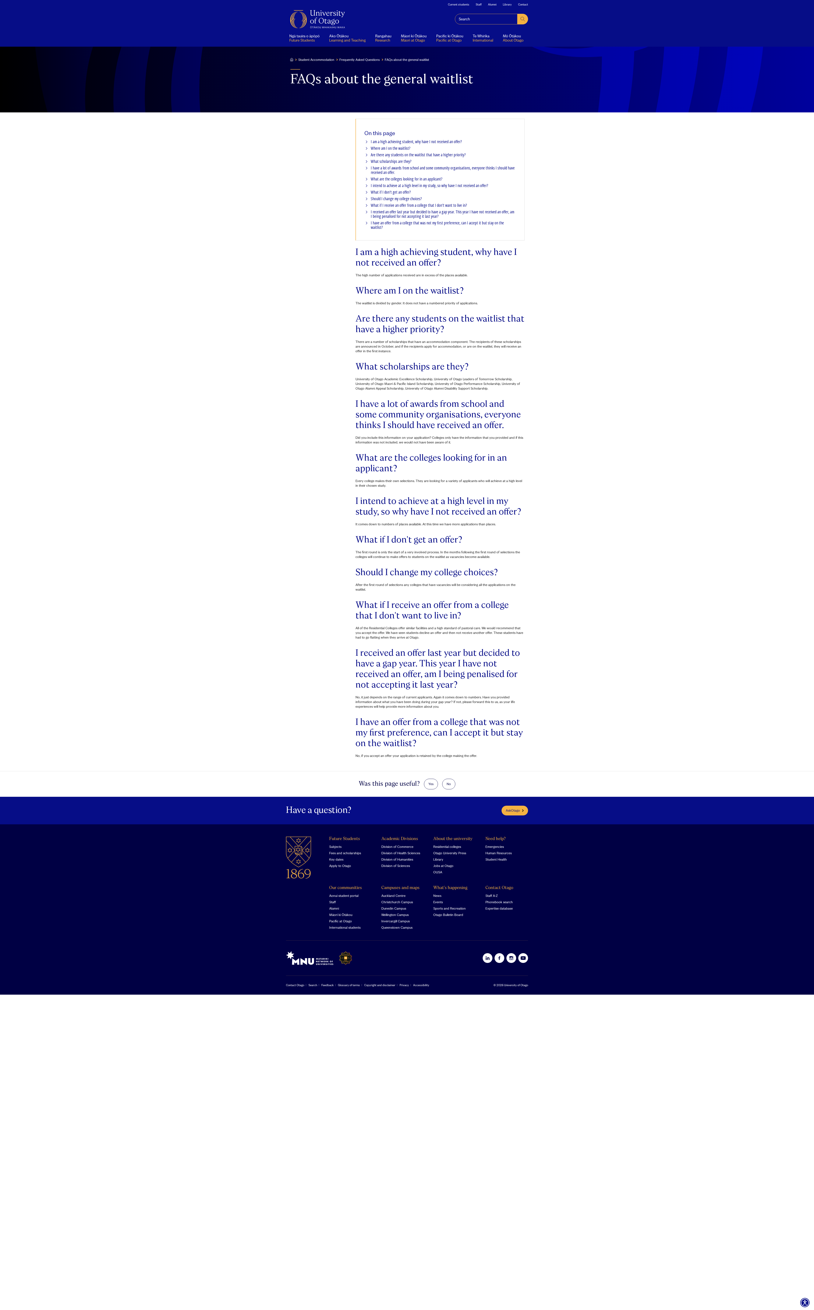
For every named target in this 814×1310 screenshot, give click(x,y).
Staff (479, 4)
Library (507, 4)
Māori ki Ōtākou (340, 914)
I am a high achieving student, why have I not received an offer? (416, 142)
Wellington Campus (395, 914)
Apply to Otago (340, 865)
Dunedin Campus (393, 908)
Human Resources (498, 853)
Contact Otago (499, 888)
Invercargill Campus (395, 921)
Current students (458, 4)
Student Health (496, 859)
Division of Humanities (397, 859)
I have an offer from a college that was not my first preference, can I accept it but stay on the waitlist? (437, 225)
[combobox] (486, 19)
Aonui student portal (343, 895)
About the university (453, 839)
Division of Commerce (397, 846)
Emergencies (494, 846)
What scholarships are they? (391, 161)
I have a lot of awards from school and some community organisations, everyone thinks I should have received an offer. (443, 170)
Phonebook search (499, 902)
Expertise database (499, 908)
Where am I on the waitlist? (390, 148)
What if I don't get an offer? (391, 192)
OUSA (437, 872)
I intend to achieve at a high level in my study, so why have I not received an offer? (429, 185)
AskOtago (513, 810)
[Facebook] (499, 958)
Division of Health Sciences (400, 853)
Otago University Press (449, 853)
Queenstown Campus (397, 927)
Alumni (492, 4)
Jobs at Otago (443, 865)
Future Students (344, 839)
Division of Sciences (395, 865)
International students (345, 927)
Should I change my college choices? (396, 199)
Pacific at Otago (340, 921)
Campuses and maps (400, 888)
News (437, 895)
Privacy (404, 985)
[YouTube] (523, 958)
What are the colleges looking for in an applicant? (406, 179)
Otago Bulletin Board (448, 914)
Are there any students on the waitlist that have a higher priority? (418, 155)
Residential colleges (447, 846)
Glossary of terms (349, 985)
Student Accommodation (316, 59)
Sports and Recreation (449, 908)
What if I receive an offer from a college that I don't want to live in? (419, 205)
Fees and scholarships (345, 853)
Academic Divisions (399, 839)
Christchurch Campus (397, 902)
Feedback (327, 985)
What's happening (450, 888)
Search (312, 985)
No (449, 784)
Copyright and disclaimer (379, 985)
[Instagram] (511, 958)
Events (438, 902)
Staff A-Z (491, 895)
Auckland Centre (393, 895)
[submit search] (522, 19)
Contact (523, 4)
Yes (430, 784)
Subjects (335, 846)
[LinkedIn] (487, 958)
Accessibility (421, 985)
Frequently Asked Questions (359, 59)
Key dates (336, 859)
